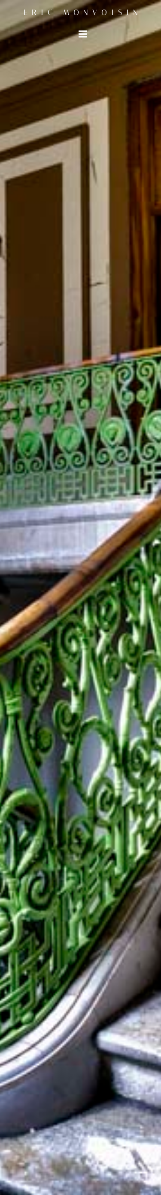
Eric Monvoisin (83, 12)
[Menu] (83, 34)
